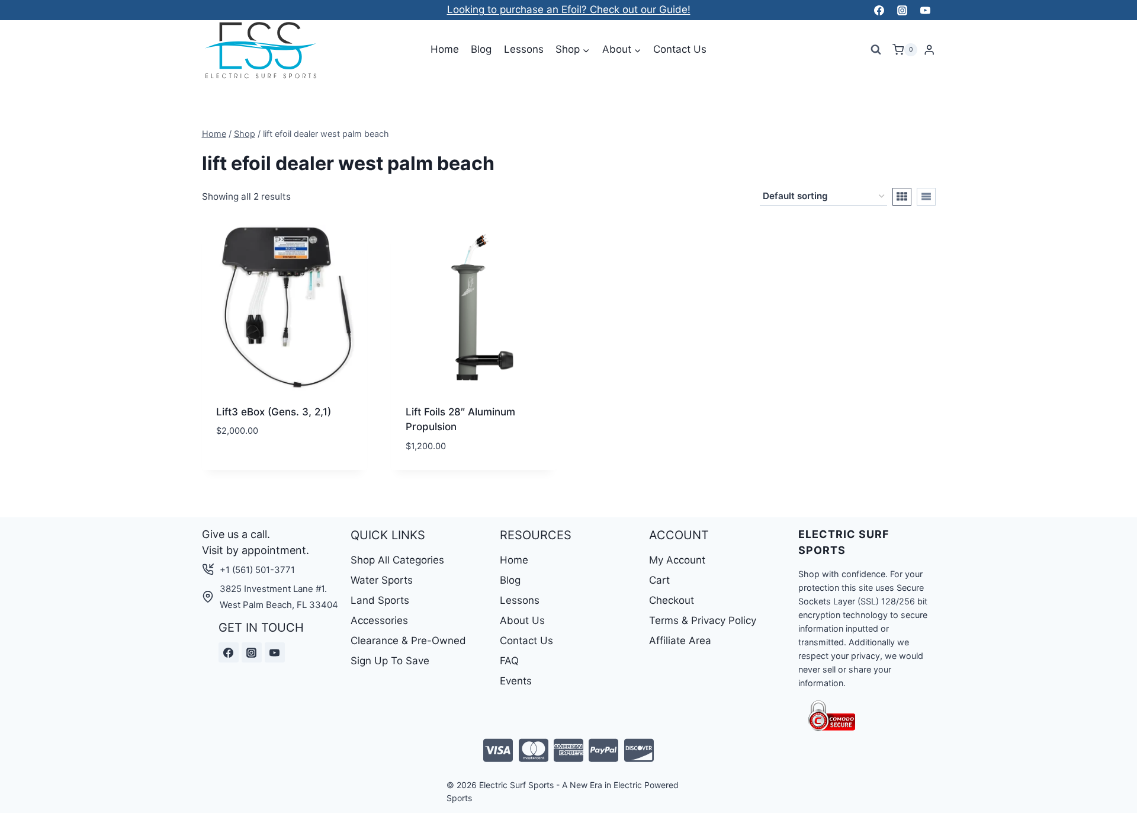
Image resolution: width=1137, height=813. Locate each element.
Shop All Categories (397, 560)
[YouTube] (926, 10)
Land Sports (380, 600)
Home (445, 49)
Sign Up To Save (390, 661)
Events (516, 681)
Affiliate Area (680, 640)
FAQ (509, 661)
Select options (254, 466)
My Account (677, 560)
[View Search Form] (876, 49)
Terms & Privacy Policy (702, 620)
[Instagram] (902, 10)
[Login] (929, 50)
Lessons (524, 49)
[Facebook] (879, 10)
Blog (481, 49)
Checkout (671, 600)
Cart (659, 580)
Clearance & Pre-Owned (408, 640)
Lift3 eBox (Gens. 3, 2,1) (273, 412)
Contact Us (679, 49)
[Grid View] (901, 197)
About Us (522, 620)
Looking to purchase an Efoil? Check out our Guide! (568, 9)
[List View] (926, 197)
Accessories (379, 620)
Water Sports (382, 580)
